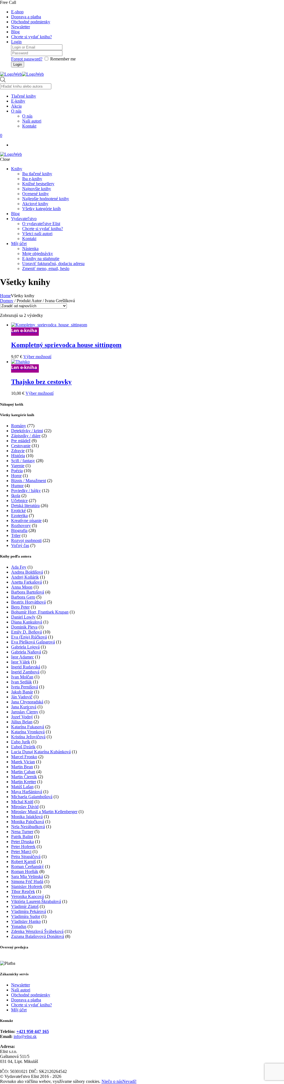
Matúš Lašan (22, 786)
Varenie (17, 465)
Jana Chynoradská (27, 701)
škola (15, 495)
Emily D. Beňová (26, 632)
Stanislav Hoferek (26, 886)
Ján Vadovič (21, 696)
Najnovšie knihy (36, 188)
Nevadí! (129, 1081)
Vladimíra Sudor (25, 916)
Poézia (17, 470)
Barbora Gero (23, 597)
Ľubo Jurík (20, 741)
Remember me (63, 59)
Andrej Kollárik (25, 577)
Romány (18, 425)
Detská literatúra (25, 505)
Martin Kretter (23, 781)
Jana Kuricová (23, 706)
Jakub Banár (22, 691)
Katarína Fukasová (27, 726)
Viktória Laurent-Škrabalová (36, 901)
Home (5, 295)
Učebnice (19, 500)
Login (16, 41)
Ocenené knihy (35, 193)
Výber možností (37, 356)
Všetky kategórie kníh (41, 208)
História (18, 455)
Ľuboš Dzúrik (23, 746)
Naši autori (20, 990)
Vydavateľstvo (24, 218)
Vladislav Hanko (26, 921)
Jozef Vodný (22, 716)
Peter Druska (22, 841)
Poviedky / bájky (26, 490)
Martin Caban (23, 771)
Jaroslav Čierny (24, 711)
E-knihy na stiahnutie (40, 258)
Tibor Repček (23, 891)
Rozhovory (21, 525)
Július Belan (21, 721)
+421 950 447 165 (32, 1031)
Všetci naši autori (37, 233)
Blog (15, 31)
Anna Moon (21, 587)
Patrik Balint (22, 836)
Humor (17, 485)
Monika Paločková (27, 821)
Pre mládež (21, 440)
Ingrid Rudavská (25, 667)
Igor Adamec (22, 657)
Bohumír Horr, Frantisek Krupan (40, 612)
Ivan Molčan (22, 677)
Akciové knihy (35, 203)
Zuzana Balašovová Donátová (37, 936)
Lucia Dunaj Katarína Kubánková (41, 751)
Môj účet (19, 243)
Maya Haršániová (26, 791)
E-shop (17, 11)
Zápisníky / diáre (25, 435)
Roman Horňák (24, 871)
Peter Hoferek (23, 846)
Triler (16, 535)
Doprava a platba (26, 16)
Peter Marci (21, 851)
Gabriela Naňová (26, 652)
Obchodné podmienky (30, 21)
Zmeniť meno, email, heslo (45, 268)
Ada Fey (18, 567)
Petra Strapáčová (25, 856)
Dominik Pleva (24, 627)
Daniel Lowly (23, 617)
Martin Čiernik (24, 776)
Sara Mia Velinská (27, 876)
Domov (6, 300)
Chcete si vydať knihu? (31, 36)
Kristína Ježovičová (28, 736)
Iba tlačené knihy (37, 173)
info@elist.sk (25, 1036)
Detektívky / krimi (27, 430)
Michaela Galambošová (31, 796)
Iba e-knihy (32, 178)
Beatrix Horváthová (28, 602)
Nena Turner (22, 831)
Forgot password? (26, 59)
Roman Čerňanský (27, 866)
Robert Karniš (23, 861)
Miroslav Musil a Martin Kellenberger (44, 811)
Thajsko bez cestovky (41, 381)
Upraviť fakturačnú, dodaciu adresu (53, 263)
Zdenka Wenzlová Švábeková (37, 931)
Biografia (19, 530)
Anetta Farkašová (26, 582)
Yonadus (18, 926)
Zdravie (18, 450)
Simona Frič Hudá (27, 881)
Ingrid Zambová (25, 672)
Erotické (18, 510)
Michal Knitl (22, 801)
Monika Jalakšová (27, 816)
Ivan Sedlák (21, 682)
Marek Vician (23, 761)
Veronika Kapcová (27, 896)
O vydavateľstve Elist (41, 223)
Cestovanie (21, 445)
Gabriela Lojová (25, 647)
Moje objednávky (37, 253)
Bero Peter (20, 607)
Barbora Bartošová (27, 592)
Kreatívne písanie (26, 520)
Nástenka (30, 248)
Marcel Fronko (24, 756)
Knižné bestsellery (38, 183)
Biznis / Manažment (28, 480)
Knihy (16, 168)
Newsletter (20, 26)
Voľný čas (20, 545)
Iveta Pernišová (24, 687)
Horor (16, 475)
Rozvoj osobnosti (26, 540)
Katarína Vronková (28, 731)
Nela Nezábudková (28, 826)
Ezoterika (19, 515)
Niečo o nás (112, 1081)
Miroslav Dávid (25, 806)
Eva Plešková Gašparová (33, 642)
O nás (27, 116)
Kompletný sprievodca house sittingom (66, 344)
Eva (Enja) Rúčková (29, 637)
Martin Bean (22, 766)
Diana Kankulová (26, 622)
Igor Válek (20, 662)
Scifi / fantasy (23, 460)
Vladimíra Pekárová (28, 911)
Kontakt (29, 238)
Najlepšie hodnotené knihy (45, 198)
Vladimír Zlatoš (25, 906)
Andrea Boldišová (27, 572)
